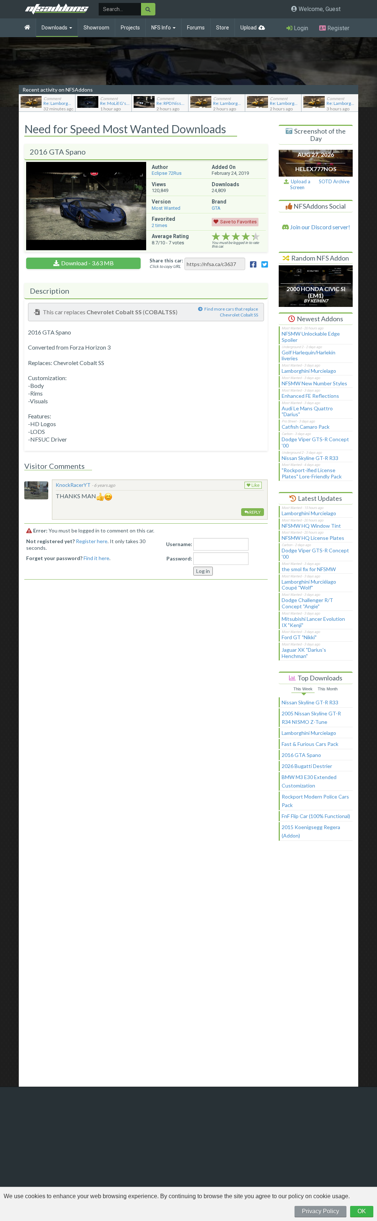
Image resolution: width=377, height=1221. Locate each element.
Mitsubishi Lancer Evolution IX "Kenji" (313, 622)
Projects (130, 28)
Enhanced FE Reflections (310, 396)
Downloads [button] (55, 28)
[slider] (236, 236)
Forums (196, 28)
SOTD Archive (334, 181)
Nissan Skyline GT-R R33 (310, 458)
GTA (216, 208)
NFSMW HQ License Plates (313, 538)
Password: (179, 558)
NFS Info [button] (161, 28)
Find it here (96, 558)
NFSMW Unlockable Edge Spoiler (311, 336)
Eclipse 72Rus (167, 173)
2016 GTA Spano (301, 755)
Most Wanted (166, 208)
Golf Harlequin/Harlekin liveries (308, 355)
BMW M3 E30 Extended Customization (309, 781)
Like (255, 485)
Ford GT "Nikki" (299, 637)
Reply (255, 512)
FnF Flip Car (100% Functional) (316, 816)
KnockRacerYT (73, 485)
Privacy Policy (320, 1211)
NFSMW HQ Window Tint (311, 526)
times (159, 225)
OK (361, 1211)
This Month (328, 689)
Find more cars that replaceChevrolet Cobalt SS (231, 312)
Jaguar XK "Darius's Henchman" (304, 653)
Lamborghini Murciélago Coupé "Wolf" (309, 584)
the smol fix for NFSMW (309, 569)
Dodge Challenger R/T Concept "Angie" (307, 603)
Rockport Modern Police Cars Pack (315, 800)
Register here (92, 541)
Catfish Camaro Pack (306, 427)
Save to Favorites (238, 221)
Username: (179, 544)
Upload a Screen (299, 184)
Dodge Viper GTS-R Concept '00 (315, 442)
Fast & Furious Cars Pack (310, 744)
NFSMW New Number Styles (314, 383)
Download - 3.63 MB (87, 262)
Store (222, 28)
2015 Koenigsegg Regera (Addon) (311, 831)
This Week (303, 689)
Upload (248, 28)
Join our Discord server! (319, 226)
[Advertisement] (316, 967)
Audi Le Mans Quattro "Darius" (307, 411)
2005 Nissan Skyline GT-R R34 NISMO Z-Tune (311, 717)
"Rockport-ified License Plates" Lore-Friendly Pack (312, 473)
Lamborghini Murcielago (309, 371)
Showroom (96, 28)
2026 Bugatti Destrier (307, 766)
